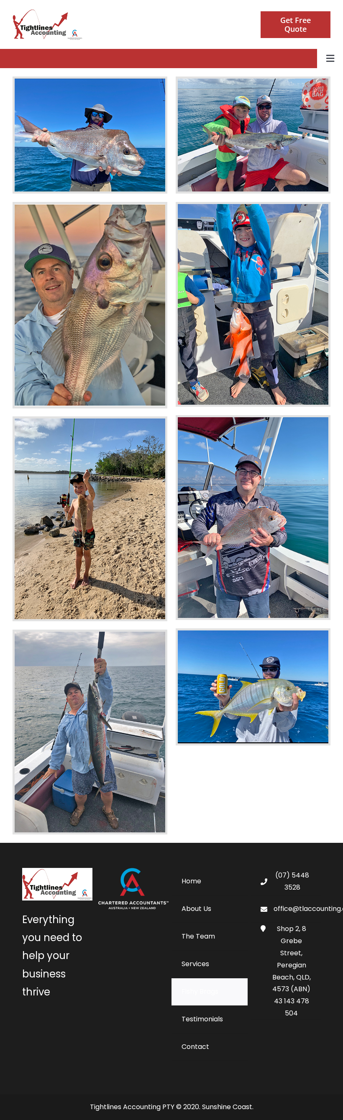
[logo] (47, 11)
